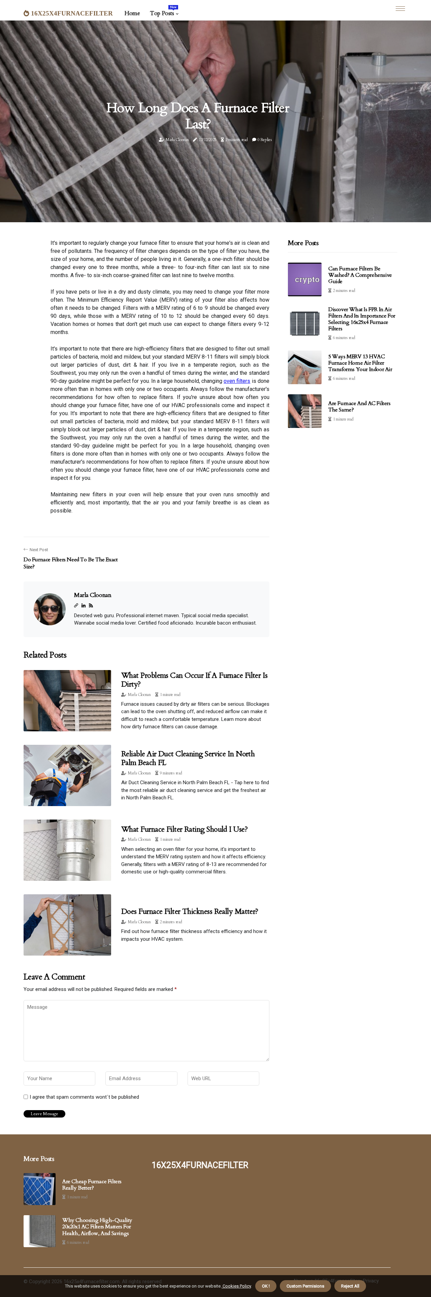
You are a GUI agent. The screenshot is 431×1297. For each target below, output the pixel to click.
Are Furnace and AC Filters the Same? (359, 407)
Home (132, 13)
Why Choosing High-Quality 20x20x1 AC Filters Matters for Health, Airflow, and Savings (97, 1227)
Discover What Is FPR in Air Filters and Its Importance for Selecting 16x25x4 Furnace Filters (361, 319)
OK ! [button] (266, 1286)
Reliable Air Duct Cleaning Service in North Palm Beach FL (188, 758)
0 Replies (265, 139)
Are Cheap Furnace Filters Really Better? (92, 1184)
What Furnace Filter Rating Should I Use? (184, 829)
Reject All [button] (350, 1286)
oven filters (237, 381)
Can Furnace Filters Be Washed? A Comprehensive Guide (360, 275)
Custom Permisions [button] (305, 1286)
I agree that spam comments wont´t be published (84, 1097)
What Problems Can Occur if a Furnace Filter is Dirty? (194, 679)
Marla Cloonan (177, 139)
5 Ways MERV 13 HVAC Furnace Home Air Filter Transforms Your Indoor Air (360, 363)
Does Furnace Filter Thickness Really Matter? (189, 911)
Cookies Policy (236, 1286)
